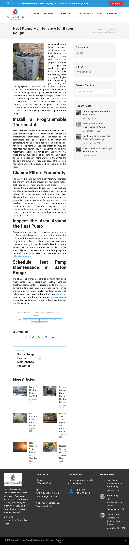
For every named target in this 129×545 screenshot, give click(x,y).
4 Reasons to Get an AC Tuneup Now (63, 450)
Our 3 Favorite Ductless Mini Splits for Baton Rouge (96, 137)
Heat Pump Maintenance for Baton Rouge (96, 113)
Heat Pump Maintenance (39, 322)
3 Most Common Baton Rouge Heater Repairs (63, 394)
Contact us (61, 294)
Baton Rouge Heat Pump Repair (51, 319)
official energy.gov (22, 256)
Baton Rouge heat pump (31, 319)
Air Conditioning (34, 312)
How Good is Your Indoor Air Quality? (33, 450)
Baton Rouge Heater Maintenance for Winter (35, 391)
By (55, 312)
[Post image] (20, 391)
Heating (45, 312)
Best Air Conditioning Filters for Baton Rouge (35, 420)
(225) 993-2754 (23, 4)
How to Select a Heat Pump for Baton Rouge (62, 423)
